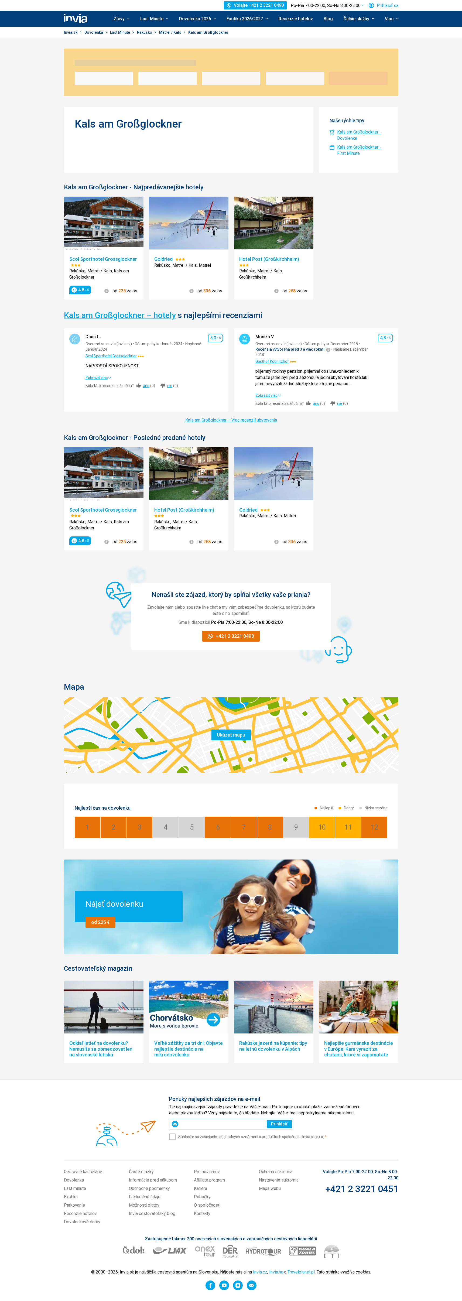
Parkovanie (74, 1205)
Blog (328, 18)
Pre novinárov (207, 1171)
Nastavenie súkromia (279, 1180)
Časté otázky (141, 1171)
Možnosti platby (144, 1205)
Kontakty (202, 1213)
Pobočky (202, 1196)
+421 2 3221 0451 (361, 1188)
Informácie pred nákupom (153, 1180)
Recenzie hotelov (296, 18)
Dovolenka (94, 32)
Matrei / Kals (170, 32)
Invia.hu (276, 1272)
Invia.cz (260, 1272)
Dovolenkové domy (82, 1221)
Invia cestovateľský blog (152, 1213)
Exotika (71, 1196)
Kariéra (200, 1188)
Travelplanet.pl (301, 1272)
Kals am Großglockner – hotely (120, 315)
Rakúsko (145, 32)
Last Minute (120, 32)
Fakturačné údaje (144, 1196)
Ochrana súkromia (275, 1171)
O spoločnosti (207, 1205)
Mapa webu (270, 1188)
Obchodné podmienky (149, 1188)
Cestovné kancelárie (83, 1171)
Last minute (75, 1188)
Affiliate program (209, 1180)
